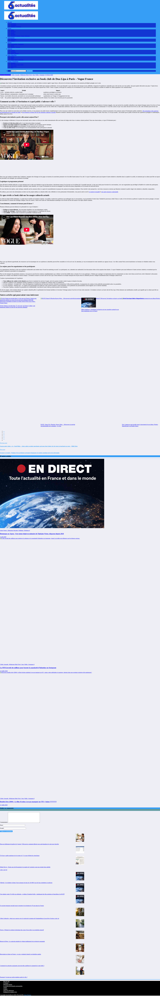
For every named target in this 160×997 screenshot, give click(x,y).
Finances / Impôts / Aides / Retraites (20, 36)
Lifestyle (10, 49)
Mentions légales (7, 984)
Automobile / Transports (17, 44)
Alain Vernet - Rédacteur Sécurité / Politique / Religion (14, 530)
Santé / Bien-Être (12, 55)
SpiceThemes (27, 995)
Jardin (12, 45)
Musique (13, 63)
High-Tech (13, 66)
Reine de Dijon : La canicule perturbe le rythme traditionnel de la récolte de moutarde (22, 941)
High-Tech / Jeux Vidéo (17, 64)
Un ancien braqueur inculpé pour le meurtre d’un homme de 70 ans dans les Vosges (22, 905)
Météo (12, 57)
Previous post (3, 443)
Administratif (11, 37)
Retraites (13, 34)
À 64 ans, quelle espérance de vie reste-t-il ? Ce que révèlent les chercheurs (19, 855)
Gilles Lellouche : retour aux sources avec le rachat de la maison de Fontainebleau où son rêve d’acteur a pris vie (29, 918)
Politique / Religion (16, 26)
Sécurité (10, 22)
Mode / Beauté (15, 53)
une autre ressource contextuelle (109, 192)
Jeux (12, 67)
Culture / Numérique (13, 61)
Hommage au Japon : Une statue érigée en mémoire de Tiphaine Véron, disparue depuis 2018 (32, 534)
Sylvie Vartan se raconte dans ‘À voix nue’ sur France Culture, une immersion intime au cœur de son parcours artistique (17, 306)
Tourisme (13, 52)
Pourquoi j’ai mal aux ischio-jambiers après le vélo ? (13, 977)
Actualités (13, 25)
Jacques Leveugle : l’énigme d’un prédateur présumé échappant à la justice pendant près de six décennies (29, 453)
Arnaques (13, 23)
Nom (1, 825)
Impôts (12, 33)
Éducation (13, 39)
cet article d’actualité (94, 192)
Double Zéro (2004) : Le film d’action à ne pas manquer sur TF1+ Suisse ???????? (28, 802)
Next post (2, 449)
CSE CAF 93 (3, 870)
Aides (12, 30)
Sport (12, 58)
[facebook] (3, 431)
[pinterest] (3, 437)
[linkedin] (3, 434)
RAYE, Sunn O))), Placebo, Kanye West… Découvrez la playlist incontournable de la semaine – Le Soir (58, 425)
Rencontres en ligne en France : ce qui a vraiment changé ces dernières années (20, 954)
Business (13, 31)
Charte (5, 987)
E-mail (2, 828)
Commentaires (4, 822)
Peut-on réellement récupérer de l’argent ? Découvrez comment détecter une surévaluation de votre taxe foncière (29, 844)
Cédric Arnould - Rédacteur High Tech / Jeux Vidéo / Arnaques (28, 75)
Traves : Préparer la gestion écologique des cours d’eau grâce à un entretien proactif (22, 930)
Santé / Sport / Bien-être (17, 60)
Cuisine (13, 50)
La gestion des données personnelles (12, 986)
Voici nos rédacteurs (8, 990)
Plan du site (6, 981)
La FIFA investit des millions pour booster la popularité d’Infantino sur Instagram (28, 668)
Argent (9, 28)
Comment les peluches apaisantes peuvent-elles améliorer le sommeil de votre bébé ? (22, 965)
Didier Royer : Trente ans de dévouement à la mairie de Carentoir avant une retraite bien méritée (25, 867)
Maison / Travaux (15, 47)
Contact (5, 989)
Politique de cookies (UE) (10, 992)
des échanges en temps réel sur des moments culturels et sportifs (39, 112)
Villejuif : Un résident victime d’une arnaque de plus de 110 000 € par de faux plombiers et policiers (26, 882)
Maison (9, 42)
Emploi (13, 41)
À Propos (5, 983)
